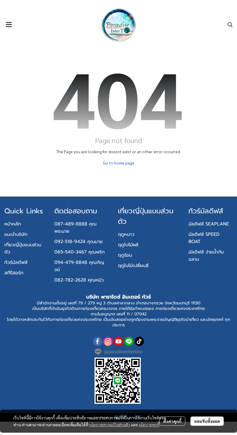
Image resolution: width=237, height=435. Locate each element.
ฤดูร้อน (125, 255)
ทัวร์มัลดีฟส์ (15, 262)
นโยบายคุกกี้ (149, 424)
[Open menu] (8, 24)
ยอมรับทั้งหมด (207, 421)
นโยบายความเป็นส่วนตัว (109, 424)
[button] (230, 25)
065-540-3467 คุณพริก (79, 252)
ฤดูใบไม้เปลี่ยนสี (133, 265)
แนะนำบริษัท (15, 234)
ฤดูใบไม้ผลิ (128, 244)
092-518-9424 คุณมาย (78, 241)
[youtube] (118, 341)
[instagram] (108, 341)
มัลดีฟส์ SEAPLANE (208, 224)
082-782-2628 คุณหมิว (79, 280)
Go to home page (118, 162)
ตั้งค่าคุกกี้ (172, 421)
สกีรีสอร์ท (13, 272)
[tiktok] (139, 341)
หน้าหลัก (12, 224)
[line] (129, 341)
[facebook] (97, 341)
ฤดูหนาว (126, 234)
